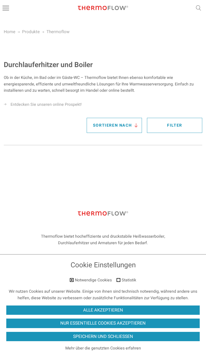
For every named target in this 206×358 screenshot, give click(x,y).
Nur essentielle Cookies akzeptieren (103, 323)
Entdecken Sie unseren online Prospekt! (46, 104)
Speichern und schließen (103, 336)
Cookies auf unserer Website (54, 291)
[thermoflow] (103, 8)
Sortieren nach (112, 125)
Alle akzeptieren (103, 310)
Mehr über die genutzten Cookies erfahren (103, 348)
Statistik (129, 280)
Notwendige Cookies (93, 280)
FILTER (174, 125)
